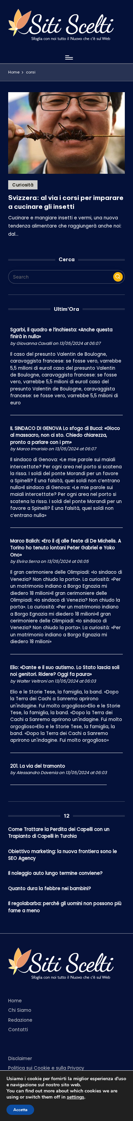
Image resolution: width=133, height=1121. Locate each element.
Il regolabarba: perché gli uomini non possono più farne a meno (64, 907)
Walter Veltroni (31, 681)
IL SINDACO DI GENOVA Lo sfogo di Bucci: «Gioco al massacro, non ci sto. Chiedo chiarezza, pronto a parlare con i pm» (65, 435)
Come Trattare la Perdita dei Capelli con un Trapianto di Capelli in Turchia (58, 832)
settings (75, 1097)
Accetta (20, 1109)
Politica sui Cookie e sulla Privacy (46, 1068)
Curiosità (22, 185)
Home (15, 1001)
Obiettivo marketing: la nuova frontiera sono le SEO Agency (62, 854)
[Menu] (68, 57)
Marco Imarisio (31, 449)
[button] (118, 277)
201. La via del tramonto (37, 766)
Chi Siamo (19, 1010)
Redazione (20, 1020)
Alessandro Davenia (37, 772)
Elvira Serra (28, 561)
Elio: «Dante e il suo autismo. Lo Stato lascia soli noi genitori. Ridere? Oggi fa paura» (64, 670)
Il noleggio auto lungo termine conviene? (55, 873)
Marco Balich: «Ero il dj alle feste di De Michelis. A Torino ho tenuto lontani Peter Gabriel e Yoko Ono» (65, 548)
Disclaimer (20, 1058)
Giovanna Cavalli (34, 343)
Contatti (18, 1029)
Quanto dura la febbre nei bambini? (49, 888)
